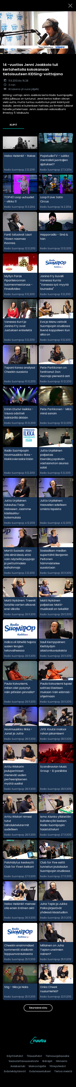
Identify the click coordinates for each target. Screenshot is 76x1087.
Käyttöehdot (15, 1056)
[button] (38, 32)
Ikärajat (47, 1061)
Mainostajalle (37, 1066)
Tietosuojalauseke (57, 1056)
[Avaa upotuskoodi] (71, 14)
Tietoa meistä (63, 1071)
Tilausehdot (34, 1056)
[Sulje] (70, 5)
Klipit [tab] (13, 124)
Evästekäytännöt (15, 1071)
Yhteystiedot (57, 1066)
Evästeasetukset (40, 1071)
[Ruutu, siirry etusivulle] (38, 1041)
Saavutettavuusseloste (24, 1061)
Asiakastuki (17, 1066)
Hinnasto (61, 1061)
